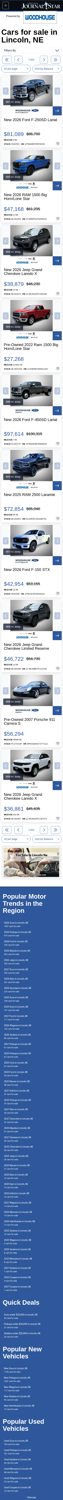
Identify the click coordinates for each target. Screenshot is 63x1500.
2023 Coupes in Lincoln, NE (17, 1279)
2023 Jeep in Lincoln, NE (16, 1158)
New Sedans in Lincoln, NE (17, 1398)
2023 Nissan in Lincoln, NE (17, 1083)
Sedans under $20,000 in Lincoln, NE (22, 1335)
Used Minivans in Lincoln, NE (18, 1470)
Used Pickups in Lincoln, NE (17, 1452)
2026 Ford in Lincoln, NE (16, 943)
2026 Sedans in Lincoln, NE (17, 1036)
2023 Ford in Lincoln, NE (16, 1074)
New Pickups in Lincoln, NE (17, 1379)
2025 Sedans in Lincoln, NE (17, 1251)
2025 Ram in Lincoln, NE (16, 1186)
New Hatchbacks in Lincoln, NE (19, 1407)
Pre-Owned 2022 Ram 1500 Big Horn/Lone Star (31, 347)
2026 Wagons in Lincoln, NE (18, 1027)
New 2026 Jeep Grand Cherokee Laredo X (23, 272)
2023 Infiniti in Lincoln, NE (16, 1195)
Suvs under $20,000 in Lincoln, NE (21, 1316)
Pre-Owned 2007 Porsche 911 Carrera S (29, 721)
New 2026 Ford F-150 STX (27, 570)
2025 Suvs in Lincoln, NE (16, 999)
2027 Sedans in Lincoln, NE (17, 1270)
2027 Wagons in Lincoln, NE (18, 1204)
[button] (6, 91)
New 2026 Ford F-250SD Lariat (30, 120)
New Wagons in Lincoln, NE (17, 1389)
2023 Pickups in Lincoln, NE (17, 1055)
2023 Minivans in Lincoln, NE (18, 1260)
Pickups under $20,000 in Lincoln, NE (22, 1326)
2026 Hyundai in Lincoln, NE (18, 990)
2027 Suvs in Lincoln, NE (16, 971)
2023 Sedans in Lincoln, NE (17, 1232)
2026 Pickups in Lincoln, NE (17, 934)
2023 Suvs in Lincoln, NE (16, 1008)
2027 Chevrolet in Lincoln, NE (18, 1120)
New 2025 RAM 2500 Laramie (29, 495)
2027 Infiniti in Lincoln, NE (16, 1092)
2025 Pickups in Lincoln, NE (17, 1102)
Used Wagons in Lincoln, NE (18, 1480)
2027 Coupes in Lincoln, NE (17, 1288)
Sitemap (31, 1497)
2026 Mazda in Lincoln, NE (17, 952)
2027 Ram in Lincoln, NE (16, 1111)
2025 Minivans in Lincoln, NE (18, 1214)
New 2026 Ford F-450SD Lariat (30, 420)
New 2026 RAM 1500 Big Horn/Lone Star (25, 197)
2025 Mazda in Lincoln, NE (17, 1130)
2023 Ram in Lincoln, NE (16, 1176)
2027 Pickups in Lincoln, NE (17, 1046)
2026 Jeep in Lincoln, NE (16, 962)
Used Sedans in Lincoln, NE (17, 1461)
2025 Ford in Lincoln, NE (16, 1064)
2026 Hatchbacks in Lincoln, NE (19, 1223)
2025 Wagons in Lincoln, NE (18, 1242)
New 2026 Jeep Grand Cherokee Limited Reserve (26, 646)
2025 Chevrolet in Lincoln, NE (18, 1148)
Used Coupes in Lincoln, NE (17, 1489)
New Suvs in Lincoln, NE (16, 1370)
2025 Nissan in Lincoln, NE (17, 1167)
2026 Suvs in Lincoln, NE (16, 924)
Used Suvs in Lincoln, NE (16, 1442)
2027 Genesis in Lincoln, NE (17, 1139)
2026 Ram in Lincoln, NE (16, 980)
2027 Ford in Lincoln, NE (16, 1018)
